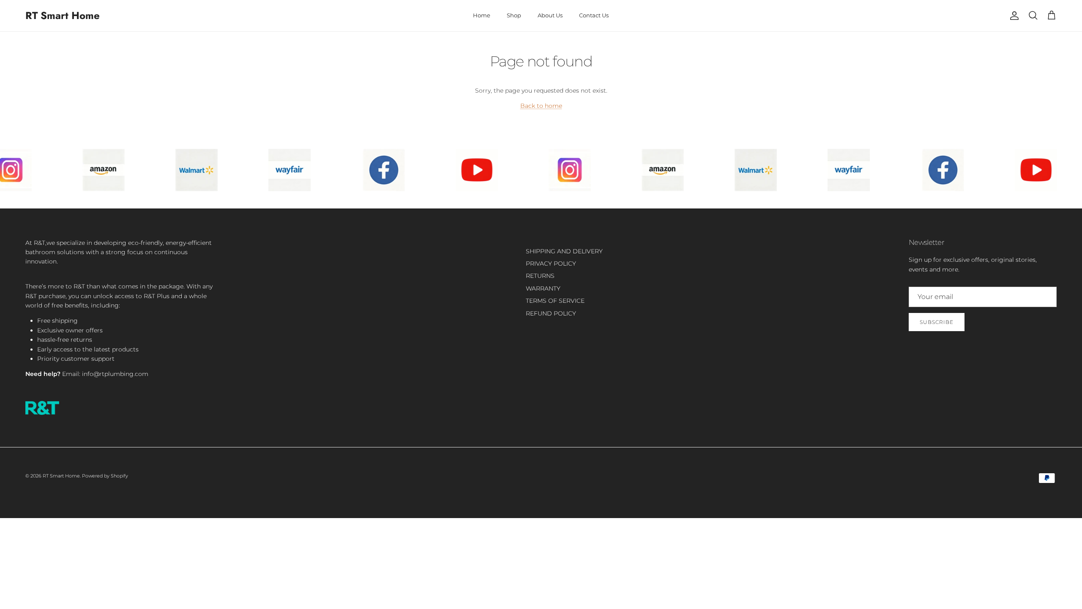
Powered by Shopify (105, 476)
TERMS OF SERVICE (555, 300)
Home (481, 15)
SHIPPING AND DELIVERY (564, 251)
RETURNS (540, 276)
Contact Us (594, 15)
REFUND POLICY (551, 313)
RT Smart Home (61, 476)
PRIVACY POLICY (551, 263)
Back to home (541, 106)
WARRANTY (543, 288)
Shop (514, 15)
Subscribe (937, 322)
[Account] (1012, 16)
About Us (550, 15)
